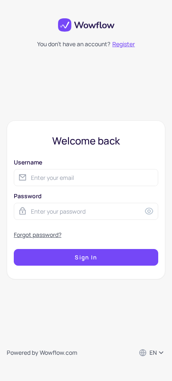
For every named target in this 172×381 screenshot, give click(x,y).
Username (28, 162)
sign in (86, 257)
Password (28, 196)
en (153, 352)
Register (123, 44)
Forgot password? (37, 235)
